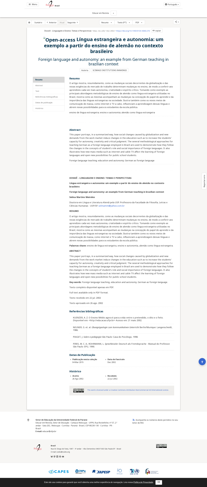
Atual (62, 22)
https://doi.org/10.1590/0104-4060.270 (133, 31)
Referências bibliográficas (46, 97)
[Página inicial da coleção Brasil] (37, 451)
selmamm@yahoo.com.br (111, 205)
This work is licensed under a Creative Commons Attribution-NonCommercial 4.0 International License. (128, 390)
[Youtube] (63, 456)
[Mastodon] (54, 456)
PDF (137, 22)
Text (37, 91)
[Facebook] (60, 456)
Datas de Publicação (43, 102)
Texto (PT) (122, 22)
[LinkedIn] (57, 456)
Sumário (38, 22)
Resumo (105, 22)
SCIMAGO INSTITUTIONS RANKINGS (110, 70)
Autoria (84, 70)
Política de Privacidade (143, 482)
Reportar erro (204, 181)
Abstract (39, 85)
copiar (156, 30)
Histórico (39, 108)
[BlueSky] (52, 456)
